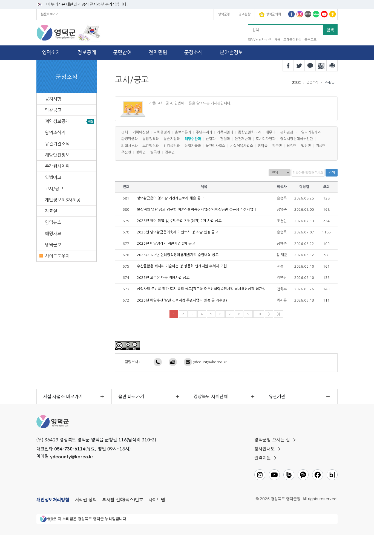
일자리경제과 (311, 132)
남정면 (292, 146)
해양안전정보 (57, 155)
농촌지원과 (171, 139)
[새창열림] (127, 345)
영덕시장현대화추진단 (296, 139)
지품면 (321, 146)
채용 (277, 39)
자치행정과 (162, 132)
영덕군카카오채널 (332, 14)
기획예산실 (141, 132)
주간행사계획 (57, 166)
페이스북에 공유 (288, 65)
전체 (124, 132)
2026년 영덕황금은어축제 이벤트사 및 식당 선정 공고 (177, 232)
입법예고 (53, 177)
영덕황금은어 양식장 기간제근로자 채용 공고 (170, 198)
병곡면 (155, 152)
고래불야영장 (292, 39)
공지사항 (53, 99)
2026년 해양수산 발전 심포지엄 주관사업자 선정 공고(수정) (182, 300)
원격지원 (262, 458)
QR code (321, 65)
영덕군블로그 (316, 14)
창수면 (170, 152)
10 (259, 314)
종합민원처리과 (249, 132)
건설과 (225, 139)
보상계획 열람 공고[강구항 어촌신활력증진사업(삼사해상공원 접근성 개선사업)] (196, 209)
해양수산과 (193, 139)
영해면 (141, 152)
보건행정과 (150, 146)
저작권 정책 (86, 499)
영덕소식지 (55, 132)
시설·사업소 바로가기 (63, 396)
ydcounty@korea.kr (210, 362)
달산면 (306, 146)
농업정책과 (150, 139)
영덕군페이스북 (291, 14)
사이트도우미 (57, 256)
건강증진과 (171, 146)
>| (278, 314)
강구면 (277, 146)
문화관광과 (288, 132)
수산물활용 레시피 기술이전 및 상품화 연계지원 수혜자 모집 (182, 266)
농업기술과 (193, 146)
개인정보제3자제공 (62, 200)
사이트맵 (157, 499)
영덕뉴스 (53, 222)
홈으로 (296, 82)
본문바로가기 (50, 14)
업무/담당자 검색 (259, 39)
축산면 (126, 152)
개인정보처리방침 (52, 499)
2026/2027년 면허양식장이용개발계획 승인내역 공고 (177, 255)
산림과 (210, 139)
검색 (331, 172)
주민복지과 (204, 132)
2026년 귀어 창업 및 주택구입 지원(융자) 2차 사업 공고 (179, 221)
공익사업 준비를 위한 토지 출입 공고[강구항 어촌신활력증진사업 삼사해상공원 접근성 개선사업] (209, 289)
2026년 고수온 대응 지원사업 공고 (163, 277)
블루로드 (310, 39)
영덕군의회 (273, 14)
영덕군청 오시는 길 (272, 440)
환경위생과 (129, 139)
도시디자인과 (265, 139)
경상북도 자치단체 (211, 396)
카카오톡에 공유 (310, 65)
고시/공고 (54, 188)
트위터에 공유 (299, 65)
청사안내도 (264, 449)
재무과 (270, 132)
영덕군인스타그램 (299, 14)
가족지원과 (225, 132)
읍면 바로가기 (131, 396)
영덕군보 (53, 244)
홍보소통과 (183, 132)
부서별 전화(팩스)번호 (122, 499)
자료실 (51, 211)
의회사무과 (129, 146)
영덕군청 (224, 14)
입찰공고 (53, 110)
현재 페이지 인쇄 (332, 65)
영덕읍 (262, 146)
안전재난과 (243, 139)
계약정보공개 (57, 121)
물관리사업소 (215, 146)
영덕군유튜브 (324, 14)
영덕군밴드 (307, 14)
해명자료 (53, 233)
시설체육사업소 (241, 146)
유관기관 (277, 396)
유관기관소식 (57, 143)
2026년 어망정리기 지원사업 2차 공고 (166, 243)
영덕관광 (244, 14)
